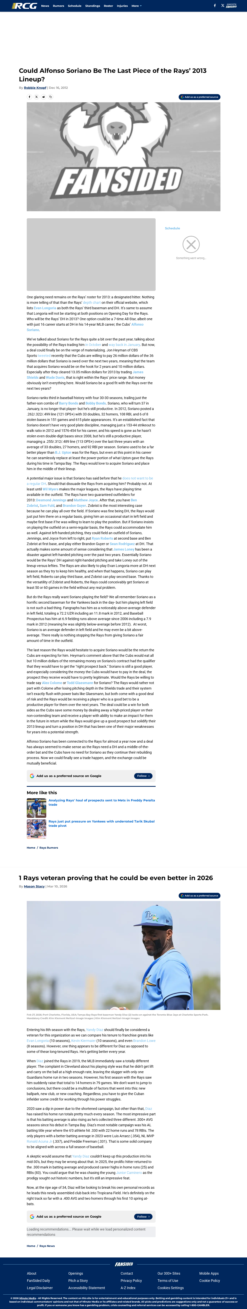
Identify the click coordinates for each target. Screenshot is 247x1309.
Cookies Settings (171, 1288)
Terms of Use (168, 1281)
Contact (127, 1273)
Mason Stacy (34, 886)
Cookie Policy (209, 1281)
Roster (108, 6)
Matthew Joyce (86, 500)
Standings (92, 6)
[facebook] (215, 5)
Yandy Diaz (94, 1030)
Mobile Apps (209, 1273)
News (45, 6)
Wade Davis (55, 377)
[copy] (50, 97)
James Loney (123, 549)
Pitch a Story (78, 1281)
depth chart (92, 302)
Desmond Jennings (51, 500)
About (31, 1273)
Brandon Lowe (144, 1041)
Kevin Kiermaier (83, 1041)
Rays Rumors (48, 847)
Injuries (122, 6)
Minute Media (27, 1298)
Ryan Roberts (102, 538)
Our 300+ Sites (169, 1273)
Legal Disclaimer (40, 1288)
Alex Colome (52, 683)
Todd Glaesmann (80, 683)
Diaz (40, 1061)
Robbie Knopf (35, 88)
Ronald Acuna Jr (39, 1141)
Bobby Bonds (96, 403)
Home (31, 847)
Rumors (58, 6)
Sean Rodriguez (122, 544)
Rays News (47, 1246)
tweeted (44, 356)
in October (93, 345)
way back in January (124, 345)
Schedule (74, 6)
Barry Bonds (68, 403)
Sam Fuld (47, 505)
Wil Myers (50, 489)
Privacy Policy (131, 1281)
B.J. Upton (63, 452)
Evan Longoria (45, 308)
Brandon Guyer (74, 505)
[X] (222, 5)
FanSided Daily (38, 1281)
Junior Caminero (129, 1173)
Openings (75, 1273)
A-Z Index (128, 1288)
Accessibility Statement (86, 1288)
